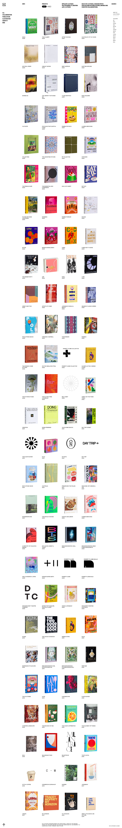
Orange (114, 29)
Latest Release (116, 14)
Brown (114, 26)
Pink (114, 32)
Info (23, 4)
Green (114, 35)
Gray (114, 21)
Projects (45, 4)
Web (3, 22)
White (114, 31)
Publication (6, 17)
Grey (114, 42)
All (3, 13)
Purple (114, 23)
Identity (5, 20)
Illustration (6, 19)
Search (114, 4)
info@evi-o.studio (67, 4)
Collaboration (7, 15)
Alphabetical (116, 15)
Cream (114, 34)
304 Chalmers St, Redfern (70, 5)
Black (114, 40)
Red (114, 28)
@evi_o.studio (66, 7)
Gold (114, 38)
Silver (114, 37)
